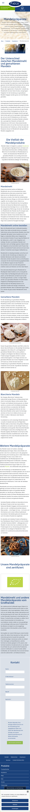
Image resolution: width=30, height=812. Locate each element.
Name (7, 669)
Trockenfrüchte (5, 769)
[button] (27, 791)
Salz (2, 778)
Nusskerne (15, 41)
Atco (2, 41)
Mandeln (7, 466)
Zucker (3, 782)
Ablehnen (15, 804)
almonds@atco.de (4, 8)
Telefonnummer (9, 684)
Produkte (7, 41)
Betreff (7, 691)
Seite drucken (22, 10)
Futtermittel (4, 785)
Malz (2, 775)
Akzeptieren (15, 800)
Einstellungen (15, 808)
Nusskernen (26, 146)
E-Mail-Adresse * (9, 676)
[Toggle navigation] (3, 2)
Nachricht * (8, 699)
